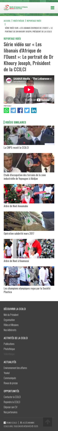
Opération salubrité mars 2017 (19, 233)
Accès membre (29, 422)
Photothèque (9, 349)
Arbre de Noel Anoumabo (16, 206)
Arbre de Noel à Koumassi (16, 261)
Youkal (7, 373)
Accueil (7, 20)
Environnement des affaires (15, 368)
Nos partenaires (10, 412)
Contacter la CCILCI (12, 397)
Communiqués (10, 378)
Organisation (9, 320)
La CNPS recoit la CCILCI (16, 147)
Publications (9, 344)
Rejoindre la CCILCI (12, 402)
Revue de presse (11, 383)
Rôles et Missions (11, 325)
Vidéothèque (18, 20)
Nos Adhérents (10, 330)
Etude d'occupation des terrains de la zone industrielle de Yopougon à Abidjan (25, 176)
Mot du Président (11, 315)
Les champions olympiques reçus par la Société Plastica (27, 290)
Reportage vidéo (34, 20)
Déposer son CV (10, 407)
